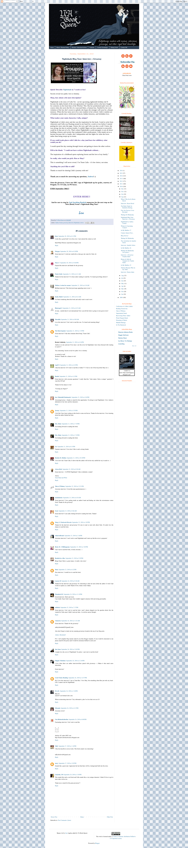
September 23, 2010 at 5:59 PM (74, 558)
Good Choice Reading (61, 678)
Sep (122, 197)
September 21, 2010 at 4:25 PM (69, 365)
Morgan (57, 251)
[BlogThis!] (88, 223)
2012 (121, 181)
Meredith (58, 319)
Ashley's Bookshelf (60, 635)
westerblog (121, 344)
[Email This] (86, 223)
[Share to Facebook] (92, 223)
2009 (121, 297)
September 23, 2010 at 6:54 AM (72, 497)
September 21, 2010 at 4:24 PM (75, 342)
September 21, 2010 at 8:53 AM (71, 308)
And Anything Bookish (77, 202)
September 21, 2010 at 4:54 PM (80, 397)
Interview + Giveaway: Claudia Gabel (127, 255)
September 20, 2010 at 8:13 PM (67, 236)
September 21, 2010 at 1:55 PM (75, 331)
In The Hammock (121, 325)
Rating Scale (114, 47)
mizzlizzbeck (58, 498)
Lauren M (58, 581)
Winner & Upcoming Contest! (127, 227)
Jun (122, 281)
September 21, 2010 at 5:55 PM (68, 410)
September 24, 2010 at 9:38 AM (70, 581)
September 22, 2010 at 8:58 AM (71, 469)
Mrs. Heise (58, 424)
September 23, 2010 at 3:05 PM (79, 547)
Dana (56, 569)
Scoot (56, 511)
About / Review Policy (62, 47)
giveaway (65, 222)
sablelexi (57, 607)
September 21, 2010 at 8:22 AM (72, 297)
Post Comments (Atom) (64, 820)
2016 (121, 170)
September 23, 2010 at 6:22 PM (67, 569)
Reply (56, 245)
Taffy (56, 746)
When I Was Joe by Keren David (128, 200)
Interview (71, 222)
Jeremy (57, 410)
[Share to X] (90, 223)
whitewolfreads (59, 536)
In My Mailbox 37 (126, 230)
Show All (134, 345)
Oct (122, 194)
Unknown (58, 621)
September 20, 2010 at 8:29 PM (69, 251)
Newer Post (54, 817)
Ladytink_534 (59, 775)
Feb (122, 291)
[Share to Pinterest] (93, 223)
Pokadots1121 (59, 594)
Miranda (57, 708)
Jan (122, 294)
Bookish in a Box (60, 558)
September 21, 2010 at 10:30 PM (76, 458)
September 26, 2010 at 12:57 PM (78, 678)
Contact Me (124, 47)
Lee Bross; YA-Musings (125, 341)
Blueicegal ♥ (58, 308)
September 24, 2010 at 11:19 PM (73, 594)
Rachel (57, 376)
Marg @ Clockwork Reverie (63, 522)
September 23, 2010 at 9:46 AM (68, 511)
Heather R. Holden (60, 458)
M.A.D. (57, 691)
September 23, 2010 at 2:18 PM (73, 535)
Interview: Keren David (127, 203)
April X (57, 365)
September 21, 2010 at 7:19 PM (70, 424)
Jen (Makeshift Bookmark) (63, 397)
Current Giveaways (102, 47)
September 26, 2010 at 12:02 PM (70, 649)
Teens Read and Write (61, 478)
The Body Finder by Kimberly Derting (126, 207)
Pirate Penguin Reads (122, 318)
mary (56, 763)
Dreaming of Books (121, 320)
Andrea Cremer (59, 222)
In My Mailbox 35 (126, 265)
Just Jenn (58, 649)
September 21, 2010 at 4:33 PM (68, 376)
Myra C (57, 263)
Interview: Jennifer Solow (128, 245)
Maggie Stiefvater (123, 335)
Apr (122, 286)
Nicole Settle (58, 274)
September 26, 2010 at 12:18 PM (75, 661)
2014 (121, 176)
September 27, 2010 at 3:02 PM (67, 763)
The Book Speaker (60, 331)
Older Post (110, 817)
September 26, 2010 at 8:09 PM (77, 719)
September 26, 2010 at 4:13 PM (69, 708)
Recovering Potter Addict (123, 316)
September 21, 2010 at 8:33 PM (66, 446)
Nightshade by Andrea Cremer (127, 222)
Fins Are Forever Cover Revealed (127, 211)
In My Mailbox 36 (126, 248)
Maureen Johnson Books (125, 332)
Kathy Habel (59, 297)
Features (91, 47)
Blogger (97, 843)
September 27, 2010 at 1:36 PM (67, 746)
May (122, 283)
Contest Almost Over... (127, 233)
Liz (56, 446)
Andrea (90, 176)
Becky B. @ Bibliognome (62, 547)
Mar (122, 289)
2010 (121, 186)
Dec (122, 189)
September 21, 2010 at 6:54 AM (80, 285)
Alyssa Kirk (58, 469)
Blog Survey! (124, 236)
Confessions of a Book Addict (124, 306)
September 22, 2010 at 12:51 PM (74, 486)
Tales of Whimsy (60, 486)
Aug (122, 275)
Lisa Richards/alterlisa (61, 719)
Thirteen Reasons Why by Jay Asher (128, 268)
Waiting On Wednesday (127, 215)
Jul (122, 278)
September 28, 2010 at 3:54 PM (72, 774)
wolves (82, 222)
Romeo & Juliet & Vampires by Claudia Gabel (127, 260)
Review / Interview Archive (79, 47)
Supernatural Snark (121, 313)
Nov (122, 191)
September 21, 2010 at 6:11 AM (72, 274)
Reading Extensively (121, 308)
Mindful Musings (121, 322)
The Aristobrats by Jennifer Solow (128, 241)
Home (52, 47)
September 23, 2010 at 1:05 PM (81, 522)
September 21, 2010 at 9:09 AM (70, 319)
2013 (121, 178)
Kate (56, 236)
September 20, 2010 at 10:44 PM (69, 263)
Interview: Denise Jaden (127, 272)
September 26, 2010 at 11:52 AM (70, 621)
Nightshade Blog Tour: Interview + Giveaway (128, 218)
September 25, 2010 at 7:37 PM (69, 607)
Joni (66, 833)
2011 (121, 184)
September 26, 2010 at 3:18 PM (69, 691)
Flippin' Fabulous (60, 661)
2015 (121, 173)
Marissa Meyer (122, 338)
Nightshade (67, 90)
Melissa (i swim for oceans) (63, 285)
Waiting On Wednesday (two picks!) (127, 251)
